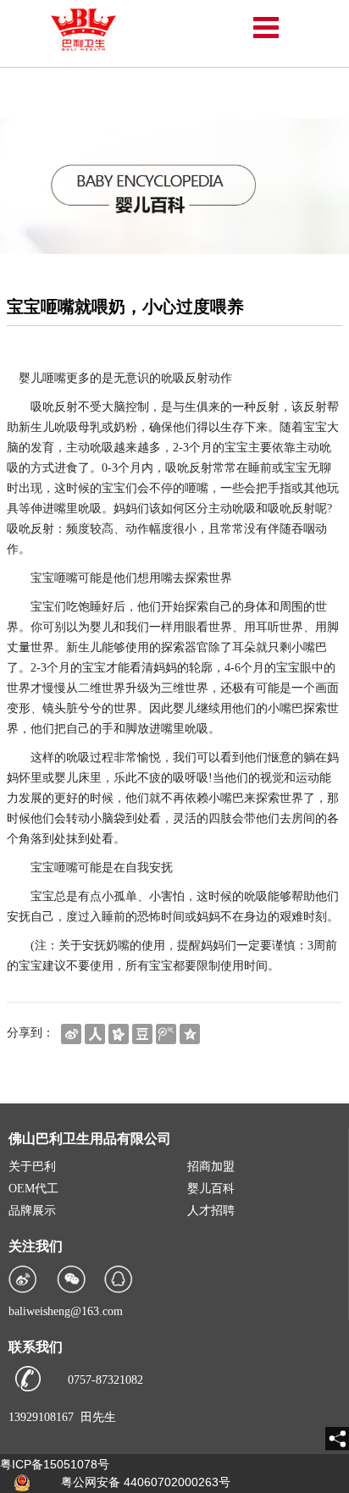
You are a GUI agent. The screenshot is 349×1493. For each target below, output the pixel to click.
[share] (337, 1439)
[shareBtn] (71, 1032)
